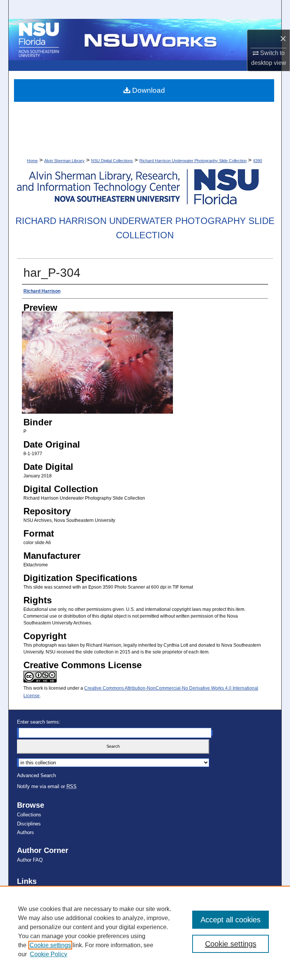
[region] (145, 931)
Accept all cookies (231, 920)
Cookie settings (50, 945)
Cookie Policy (48, 954)
